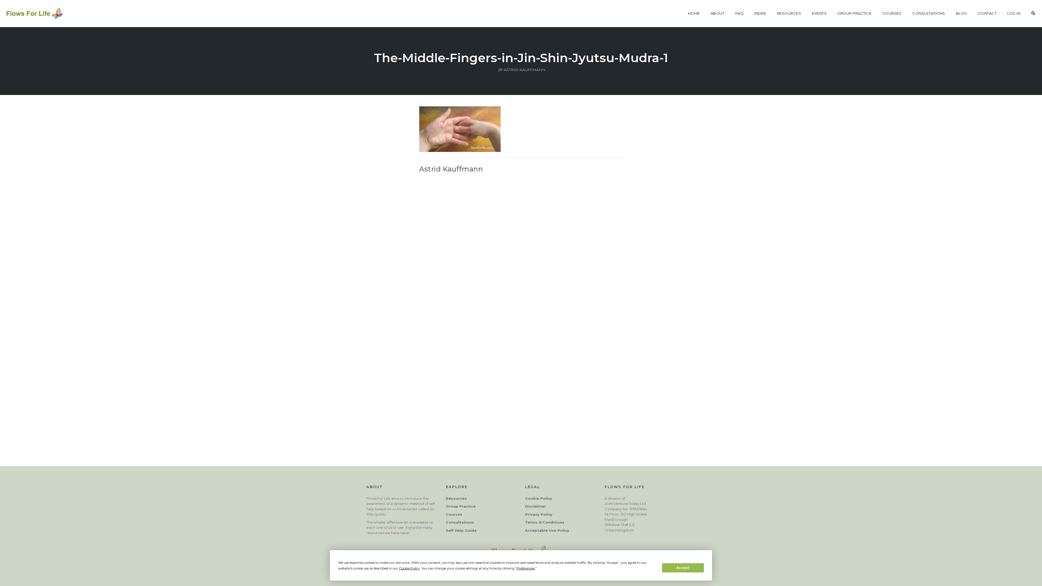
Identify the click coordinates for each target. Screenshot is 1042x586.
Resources (456, 498)
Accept (683, 568)
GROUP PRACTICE (854, 13)
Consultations (460, 522)
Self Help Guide (461, 530)
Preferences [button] (526, 568)
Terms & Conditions (544, 522)
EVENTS (819, 13)
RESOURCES (789, 13)
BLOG (961, 13)
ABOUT (718, 13)
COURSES (892, 13)
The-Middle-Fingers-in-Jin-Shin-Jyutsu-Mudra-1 (521, 57)
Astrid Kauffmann (451, 169)
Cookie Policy (538, 498)
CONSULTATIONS (928, 13)
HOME (694, 13)
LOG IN (1013, 13)
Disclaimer (535, 506)
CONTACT (987, 13)
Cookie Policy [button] (409, 568)
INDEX (760, 13)
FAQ (739, 13)
